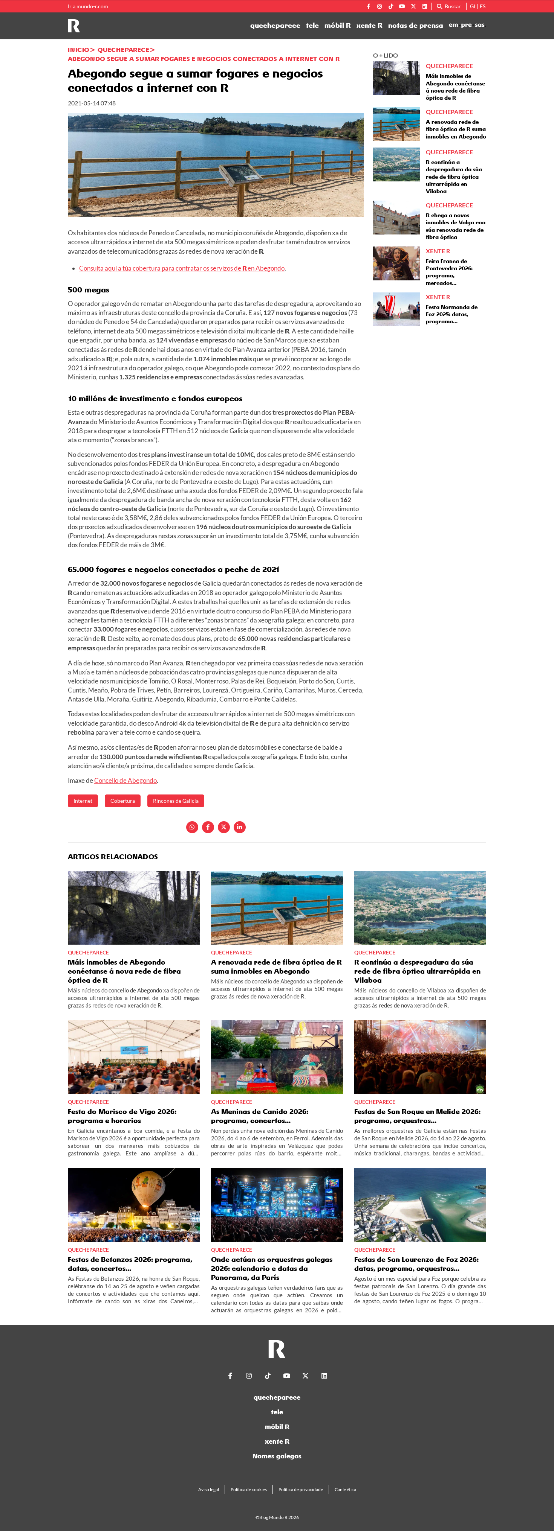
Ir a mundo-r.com (88, 6)
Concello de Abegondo (125, 780)
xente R (370, 25)
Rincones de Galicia (176, 800)
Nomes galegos (277, 1456)
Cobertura (122, 800)
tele (312, 25)
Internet (82, 800)
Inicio (78, 49)
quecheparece (275, 25)
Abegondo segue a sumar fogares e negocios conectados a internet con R (204, 58)
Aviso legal (208, 1489)
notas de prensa (415, 25)
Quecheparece (123, 49)
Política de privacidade (301, 1489)
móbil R (337, 25)
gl (473, 6)
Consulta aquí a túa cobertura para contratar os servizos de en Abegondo (182, 268)
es (482, 6)
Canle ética (345, 1489)
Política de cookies (249, 1489)
